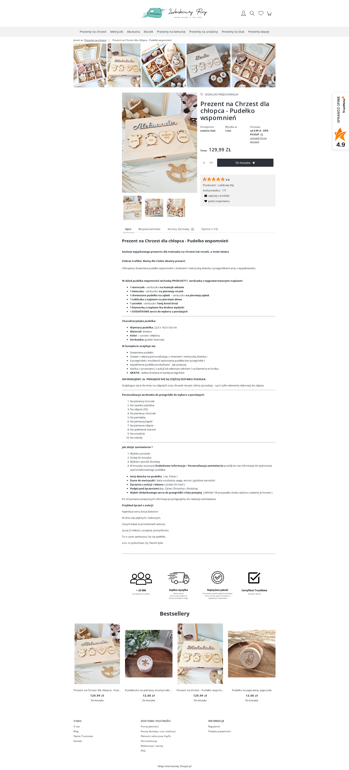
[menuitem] (93, 32)
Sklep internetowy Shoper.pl (174, 766)
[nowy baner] (174, 65)
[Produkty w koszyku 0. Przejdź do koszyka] (269, 16)
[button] (216, 195)
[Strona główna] (174, 13)
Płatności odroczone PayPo (156, 736)
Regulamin (214, 726)
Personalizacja (149, 741)
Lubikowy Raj (226, 185)
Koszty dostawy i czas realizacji (158, 731)
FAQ (143, 750)
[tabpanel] (198, 399)
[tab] (128, 229)
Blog (76, 731)
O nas (77, 726)
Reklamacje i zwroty (152, 746)
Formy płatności (150, 726)
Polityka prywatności (219, 731)
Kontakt (78, 741)
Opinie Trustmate (83, 736)
